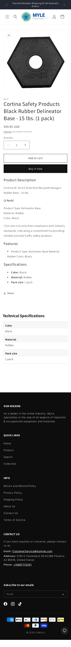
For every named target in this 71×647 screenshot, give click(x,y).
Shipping (7, 131)
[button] (7, 17)
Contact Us (11, 513)
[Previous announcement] (7, 5)
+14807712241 (22, 564)
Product (9, 450)
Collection (10, 463)
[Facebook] (5, 604)
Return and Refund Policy (20, 485)
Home (7, 443)
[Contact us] (64, 631)
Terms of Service (14, 519)
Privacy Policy (13, 492)
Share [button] (10, 293)
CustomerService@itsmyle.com (32, 551)
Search (8, 456)
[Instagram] (13, 604)
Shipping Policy (13, 499)
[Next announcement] (64, 5)
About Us (9, 506)
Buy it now (35, 168)
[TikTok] (20, 604)
